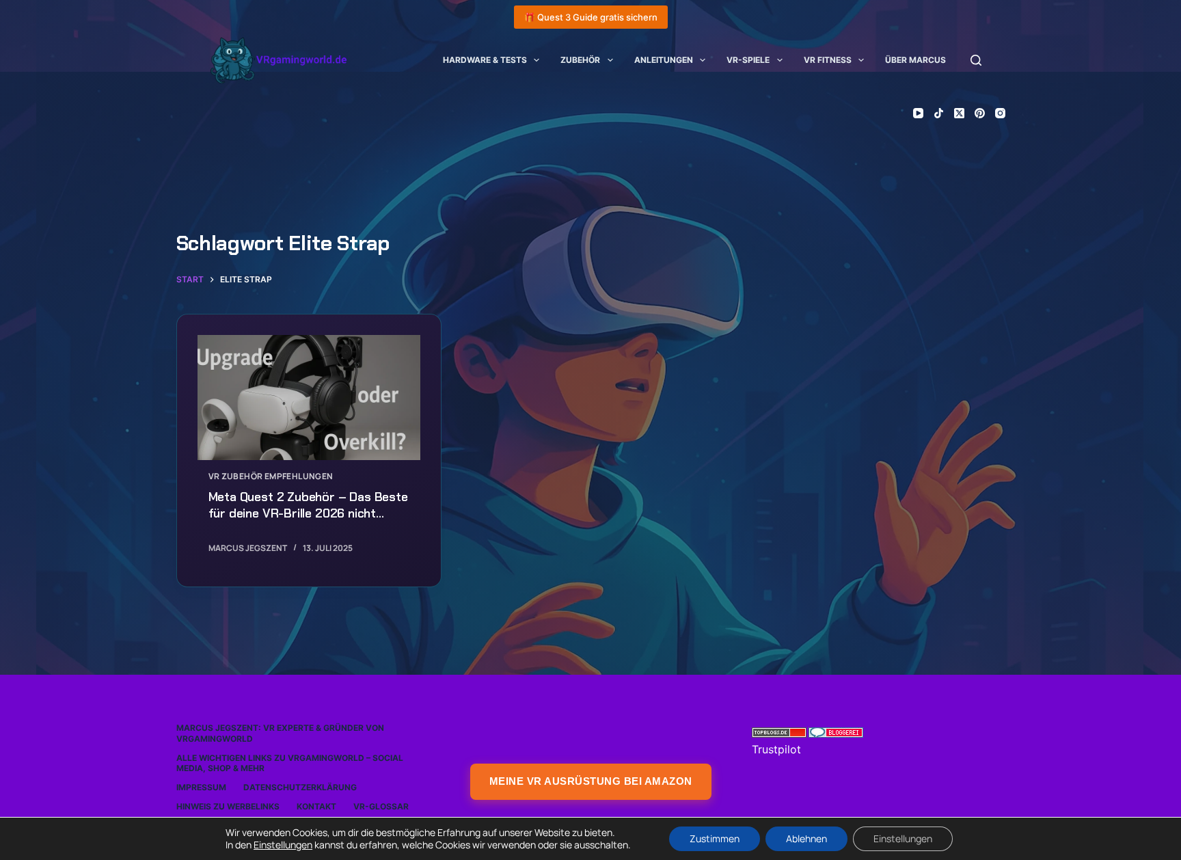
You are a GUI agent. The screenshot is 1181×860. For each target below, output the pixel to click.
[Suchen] (975, 60)
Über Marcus (915, 60)
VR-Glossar (381, 806)
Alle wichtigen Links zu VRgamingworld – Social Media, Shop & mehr (289, 763)
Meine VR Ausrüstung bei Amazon (590, 781)
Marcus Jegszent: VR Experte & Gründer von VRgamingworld (280, 733)
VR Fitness (828, 60)
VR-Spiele (748, 60)
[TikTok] (939, 113)
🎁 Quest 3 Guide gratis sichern (590, 17)
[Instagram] (1000, 113)
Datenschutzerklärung (300, 787)
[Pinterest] (980, 113)
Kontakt (316, 806)
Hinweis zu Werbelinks (228, 806)
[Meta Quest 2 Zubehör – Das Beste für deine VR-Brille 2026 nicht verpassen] (309, 398)
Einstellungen (283, 845)
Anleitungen (663, 60)
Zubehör (580, 60)
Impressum (201, 787)
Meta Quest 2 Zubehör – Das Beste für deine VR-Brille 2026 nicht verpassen (308, 514)
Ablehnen (806, 838)
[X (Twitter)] (959, 113)
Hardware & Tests (485, 60)
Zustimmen (714, 838)
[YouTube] (918, 113)
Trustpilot (776, 749)
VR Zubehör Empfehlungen (271, 476)
